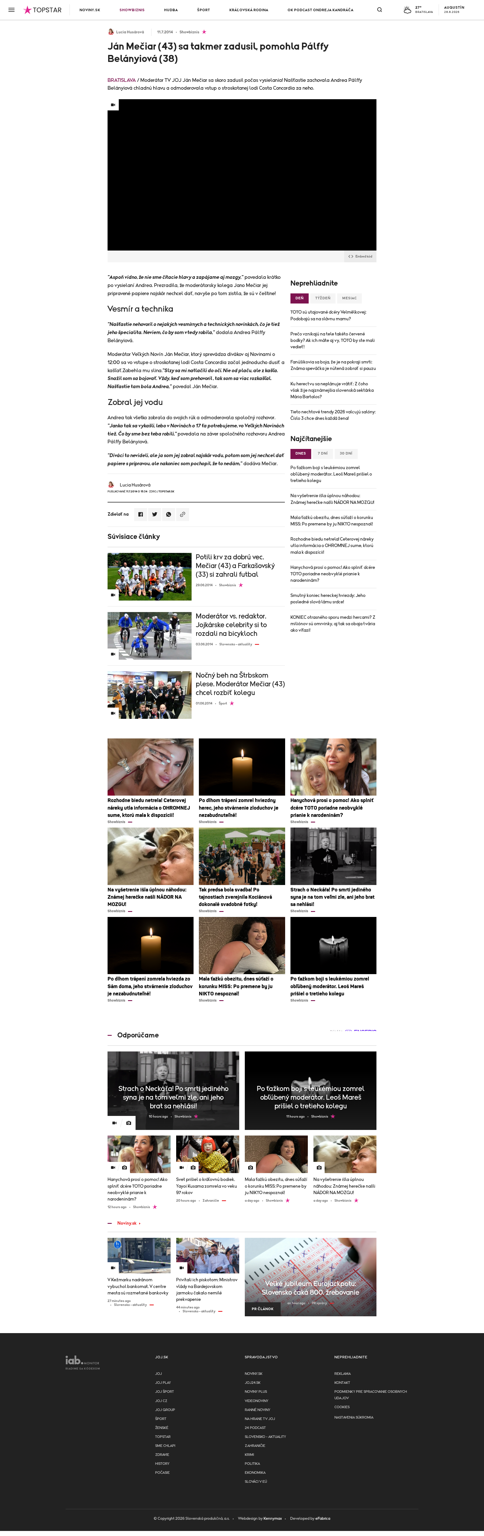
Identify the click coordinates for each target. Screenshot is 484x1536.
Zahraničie (255, 1446)
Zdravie (162, 1455)
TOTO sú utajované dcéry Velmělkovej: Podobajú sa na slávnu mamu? (328, 315)
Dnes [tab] (300, 453)
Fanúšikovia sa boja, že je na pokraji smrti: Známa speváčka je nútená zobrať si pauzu (333, 365)
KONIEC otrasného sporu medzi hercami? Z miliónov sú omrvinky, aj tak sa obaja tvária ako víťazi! (332, 624)
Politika (252, 1464)
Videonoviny (256, 1401)
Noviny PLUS (256, 1392)
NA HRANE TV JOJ (260, 1419)
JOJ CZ (161, 1401)
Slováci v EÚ (256, 1482)
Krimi (249, 1455)
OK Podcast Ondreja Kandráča (320, 10)
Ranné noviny (257, 1410)
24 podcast (255, 1428)
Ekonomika (255, 1473)
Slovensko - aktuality (265, 1437)
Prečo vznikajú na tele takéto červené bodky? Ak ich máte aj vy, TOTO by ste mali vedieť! (332, 340)
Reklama (342, 1374)
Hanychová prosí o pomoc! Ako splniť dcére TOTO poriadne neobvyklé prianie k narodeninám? (332, 574)
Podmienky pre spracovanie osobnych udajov (370, 1395)
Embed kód (363, 256)
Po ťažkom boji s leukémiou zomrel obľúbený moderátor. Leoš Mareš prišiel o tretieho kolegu (331, 474)
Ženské (161, 1428)
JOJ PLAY (163, 1383)
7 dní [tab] (323, 453)
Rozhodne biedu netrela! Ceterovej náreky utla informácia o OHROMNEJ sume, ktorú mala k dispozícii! (332, 545)
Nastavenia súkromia (353, 1417)
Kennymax (273, 1519)
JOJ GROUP (165, 1410)
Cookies (342, 1407)
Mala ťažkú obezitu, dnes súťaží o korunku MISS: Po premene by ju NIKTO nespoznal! (331, 520)
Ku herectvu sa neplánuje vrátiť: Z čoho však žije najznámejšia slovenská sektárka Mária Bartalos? (332, 390)
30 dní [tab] (346, 453)
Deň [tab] (299, 298)
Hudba (171, 10)
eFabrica (322, 1519)
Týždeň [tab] (323, 298)
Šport (203, 10)
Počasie (162, 1473)
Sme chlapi (165, 1446)
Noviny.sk (90, 10)
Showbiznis (132, 10)
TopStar (163, 1437)
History (162, 1464)
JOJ (158, 1374)
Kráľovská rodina (248, 10)
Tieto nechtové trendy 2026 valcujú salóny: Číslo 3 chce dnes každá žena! (333, 415)
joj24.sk (252, 1383)
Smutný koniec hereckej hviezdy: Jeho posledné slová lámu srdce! (328, 598)
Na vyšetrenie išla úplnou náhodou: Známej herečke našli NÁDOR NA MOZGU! (332, 499)
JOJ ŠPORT (164, 1392)
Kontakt (342, 1383)
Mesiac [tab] (349, 298)
